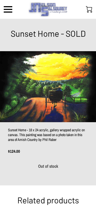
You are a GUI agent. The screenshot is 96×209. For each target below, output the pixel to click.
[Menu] (8, 9)
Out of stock (48, 166)
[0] (89, 9)
